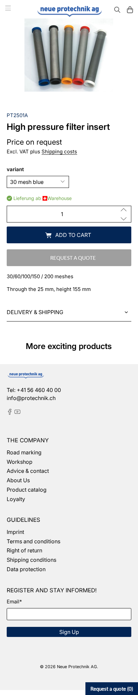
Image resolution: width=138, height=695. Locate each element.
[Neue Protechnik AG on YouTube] (17, 412)
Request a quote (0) (111, 689)
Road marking (24, 452)
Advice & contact (28, 470)
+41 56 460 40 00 (39, 390)
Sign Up (69, 632)
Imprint (15, 532)
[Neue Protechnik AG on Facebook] (10, 412)
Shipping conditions (31, 559)
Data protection (26, 569)
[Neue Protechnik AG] (69, 10)
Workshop (19, 461)
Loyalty (16, 499)
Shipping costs (59, 151)
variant (15, 169)
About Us (18, 480)
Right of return (24, 550)
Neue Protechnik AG (77, 666)
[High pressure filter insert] (69, 55)
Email (14, 601)
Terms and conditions (33, 541)
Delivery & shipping (35, 312)
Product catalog (27, 489)
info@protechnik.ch (31, 398)
